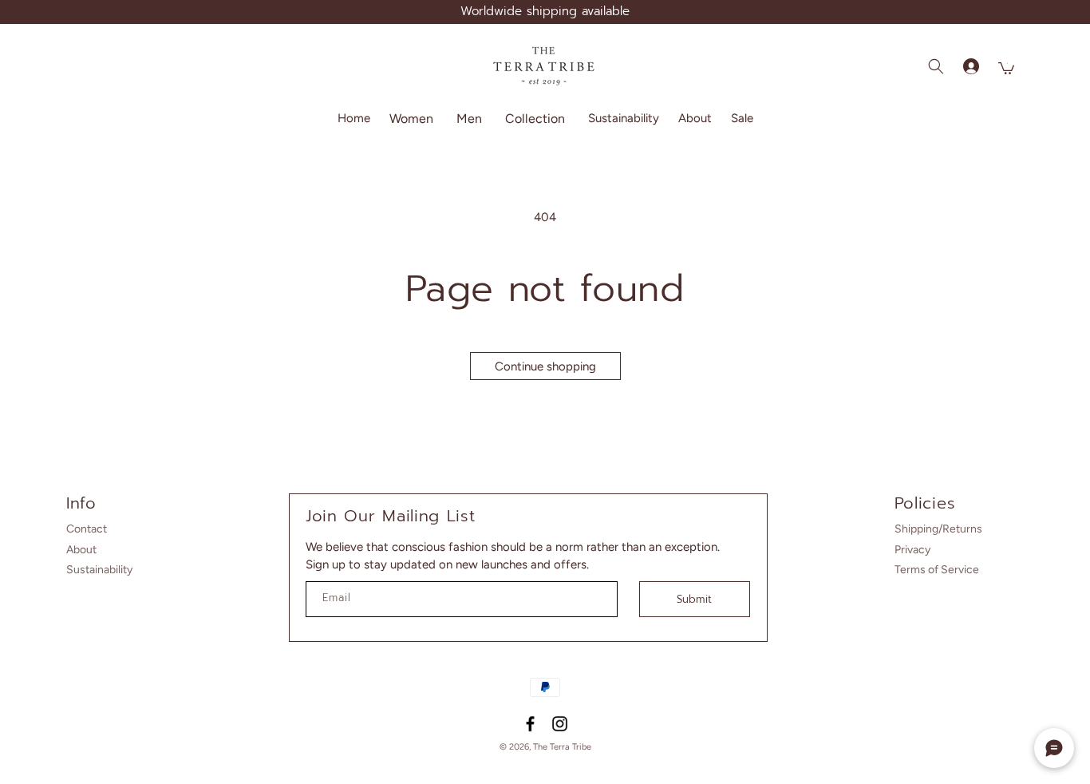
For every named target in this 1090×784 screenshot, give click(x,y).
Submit (694, 599)
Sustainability (99, 569)
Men (469, 117)
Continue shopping (545, 366)
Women (411, 117)
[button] (413, 119)
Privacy (912, 549)
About (81, 549)
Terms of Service (937, 569)
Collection (535, 117)
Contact (86, 529)
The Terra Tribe (562, 747)
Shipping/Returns (938, 529)
